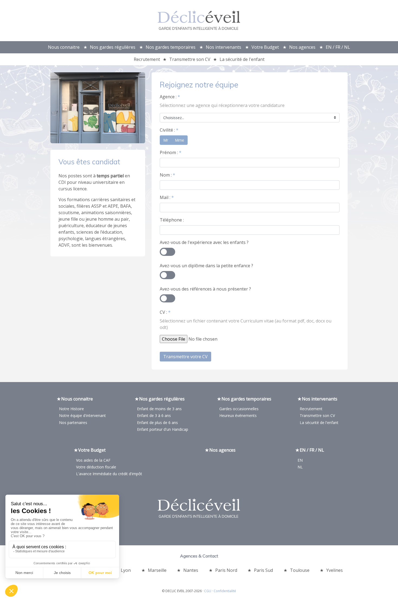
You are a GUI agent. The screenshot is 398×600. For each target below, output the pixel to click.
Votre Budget (265, 47)
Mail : (167, 197)
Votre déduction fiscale (96, 466)
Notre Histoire (71, 408)
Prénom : (170, 152)
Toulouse (299, 570)
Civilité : (169, 130)
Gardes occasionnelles (239, 408)
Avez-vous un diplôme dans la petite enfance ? (206, 266)
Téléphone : (172, 220)
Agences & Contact (199, 556)
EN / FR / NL (338, 47)
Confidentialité (225, 591)
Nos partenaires (73, 422)
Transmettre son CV (189, 59)
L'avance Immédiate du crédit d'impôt (109, 473)
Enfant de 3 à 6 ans (154, 415)
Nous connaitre (64, 47)
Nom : (167, 175)
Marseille (157, 570)
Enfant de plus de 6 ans (157, 422)
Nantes (190, 570)
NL (300, 466)
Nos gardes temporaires (170, 47)
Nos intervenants (223, 47)
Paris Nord (226, 570)
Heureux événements (238, 415)
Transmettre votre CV (185, 357)
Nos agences (302, 47)
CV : (165, 312)
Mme (179, 140)
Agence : (170, 97)
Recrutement (147, 59)
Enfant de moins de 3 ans (159, 408)
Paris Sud (263, 570)
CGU (207, 591)
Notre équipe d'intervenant (82, 415)
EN (300, 460)
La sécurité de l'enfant (242, 59)
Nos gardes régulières (112, 47)
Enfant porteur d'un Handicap (162, 429)
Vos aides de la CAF (93, 460)
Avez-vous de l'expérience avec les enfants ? (204, 242)
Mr (165, 140)
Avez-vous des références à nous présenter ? (205, 289)
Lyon (126, 570)
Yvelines (334, 570)
